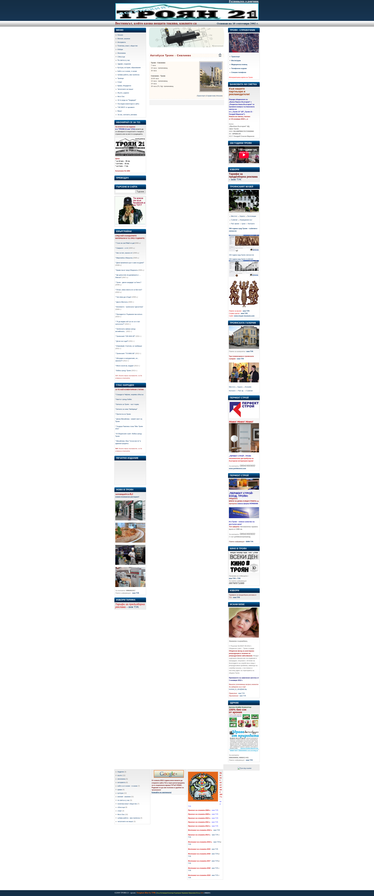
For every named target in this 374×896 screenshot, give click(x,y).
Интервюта (121, 42)
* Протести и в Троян (123, 414)
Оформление (192, 893)
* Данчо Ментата (121, 302)
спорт (119, 811)
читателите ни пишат (125, 821)
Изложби (248, 387)
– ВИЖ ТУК (249, 541)
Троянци (120, 78)
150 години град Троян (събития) (241, 259)
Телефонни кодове (239, 68)
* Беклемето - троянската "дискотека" (129, 307)
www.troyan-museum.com (244, 316)
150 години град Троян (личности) (241, 255)
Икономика (121, 53)
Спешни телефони (238, 72)
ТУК (189, 837)
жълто (119, 775)
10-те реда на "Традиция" (126, 100)
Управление (185, 893)
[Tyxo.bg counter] (245, 768)
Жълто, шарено (123, 93)
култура (120, 793)
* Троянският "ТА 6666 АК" (125, 353)
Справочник (210, 96)
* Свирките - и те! (121, 248)
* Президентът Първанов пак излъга (128, 314)
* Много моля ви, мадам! (124, 366)
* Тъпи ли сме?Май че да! (124, 243)
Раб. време (235, 224)
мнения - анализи (123, 796)
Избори (120, 49)
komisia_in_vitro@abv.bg (238, 689)
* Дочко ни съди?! (121, 341)
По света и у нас (123, 60)
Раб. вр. (241, 391)
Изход (198, 893)
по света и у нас (123, 800)
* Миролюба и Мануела (123, 258)
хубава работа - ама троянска (128, 818)
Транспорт (201, 96)
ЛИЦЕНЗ (207, 893)
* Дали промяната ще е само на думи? (129, 263)
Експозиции (251, 216)
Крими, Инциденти (124, 86)
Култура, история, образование (129, 67)
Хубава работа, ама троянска (128, 75)
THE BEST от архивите (126, 107)
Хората (242, 216)
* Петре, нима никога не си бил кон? (128, 290)
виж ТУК (246, 311)
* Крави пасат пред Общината (126, 270)
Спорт (119, 82)
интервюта (121, 782)
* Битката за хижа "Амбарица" (126, 409)
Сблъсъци (121, 57)
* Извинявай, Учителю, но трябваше (128, 346)
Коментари (170, 893)
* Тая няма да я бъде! (123, 297)
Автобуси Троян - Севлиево (170, 55)
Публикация (163, 893)
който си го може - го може (127, 786)
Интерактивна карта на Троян (241, 77)
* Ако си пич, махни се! (123, 253)
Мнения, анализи (123, 38)
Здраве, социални (124, 64)
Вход (158, 893)
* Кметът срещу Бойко (123, 399)
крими (119, 789)
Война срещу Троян (123, 370)
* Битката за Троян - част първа (127, 404)
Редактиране (177, 893)
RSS (202, 893)
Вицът (119, 111)
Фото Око (120, 96)
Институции (236, 60)
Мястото (234, 216)
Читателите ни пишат (125, 89)
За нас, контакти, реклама (127, 114)
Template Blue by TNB (146, 893)
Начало (120, 35)
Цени (243, 224)
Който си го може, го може (127, 71)
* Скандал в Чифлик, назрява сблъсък (129, 394)
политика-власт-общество (127, 804)
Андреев (120, 772)
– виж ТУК (240, 359)
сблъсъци (121, 807)
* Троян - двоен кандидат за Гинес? (128, 282)
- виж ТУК (249, 351)
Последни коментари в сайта (128, 104)
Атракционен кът (246, 220)
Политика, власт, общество (127, 46)
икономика (121, 779)
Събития (234, 220)
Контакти (251, 224)
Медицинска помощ (239, 64)
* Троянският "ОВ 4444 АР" (125, 336)
